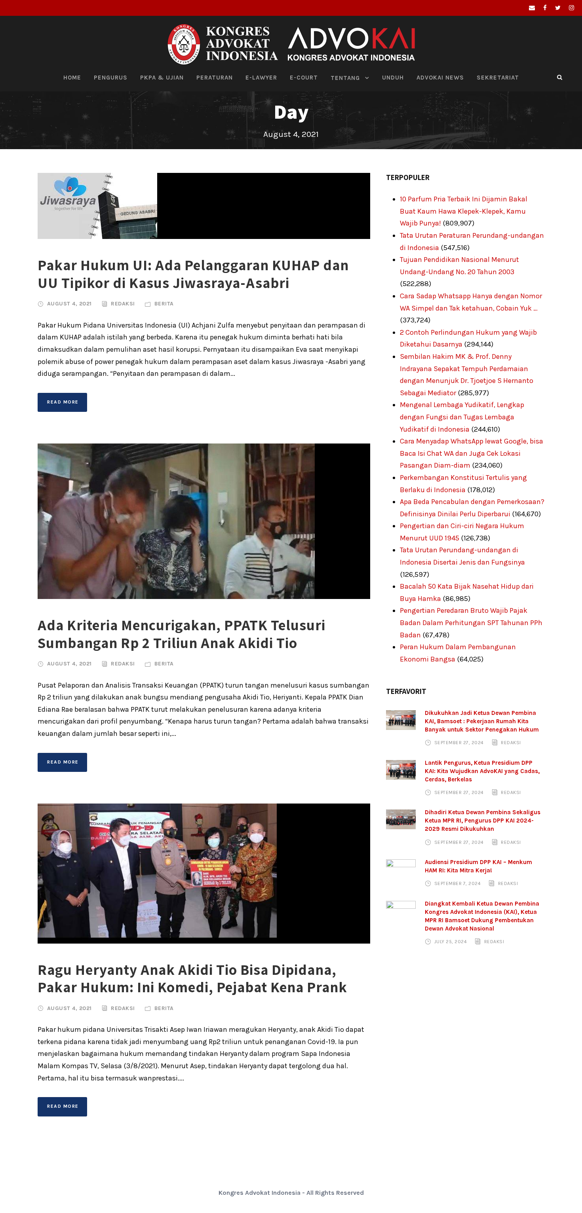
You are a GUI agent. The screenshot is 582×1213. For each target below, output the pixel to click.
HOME (72, 77)
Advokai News (440, 77)
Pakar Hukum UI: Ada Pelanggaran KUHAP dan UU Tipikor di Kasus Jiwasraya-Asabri (193, 273)
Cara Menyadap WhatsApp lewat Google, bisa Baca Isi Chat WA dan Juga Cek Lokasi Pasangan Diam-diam (471, 453)
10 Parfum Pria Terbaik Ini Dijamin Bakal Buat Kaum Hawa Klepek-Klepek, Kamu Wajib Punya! (463, 211)
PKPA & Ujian (162, 77)
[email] (532, 7)
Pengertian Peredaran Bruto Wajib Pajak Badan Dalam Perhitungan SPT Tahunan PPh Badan (471, 622)
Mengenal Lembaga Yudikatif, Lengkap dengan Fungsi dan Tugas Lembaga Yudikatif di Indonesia (462, 416)
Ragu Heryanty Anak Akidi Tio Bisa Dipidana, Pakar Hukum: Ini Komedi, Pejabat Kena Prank (192, 978)
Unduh (393, 77)
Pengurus (110, 77)
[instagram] (571, 7)
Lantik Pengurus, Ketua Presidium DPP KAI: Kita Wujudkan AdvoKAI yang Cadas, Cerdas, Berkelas (482, 771)
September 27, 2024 (459, 742)
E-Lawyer (261, 77)
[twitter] (558, 7)
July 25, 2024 (450, 941)
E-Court (304, 77)
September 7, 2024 (457, 883)
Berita (164, 303)
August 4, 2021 (69, 303)
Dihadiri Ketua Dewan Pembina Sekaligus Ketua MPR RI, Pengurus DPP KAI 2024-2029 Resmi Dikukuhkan (482, 820)
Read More (63, 402)
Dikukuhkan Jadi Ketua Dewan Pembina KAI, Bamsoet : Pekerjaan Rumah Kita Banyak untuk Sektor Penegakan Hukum (482, 721)
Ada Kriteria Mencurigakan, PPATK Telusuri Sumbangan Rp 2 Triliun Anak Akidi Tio (181, 633)
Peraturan (214, 77)
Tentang (345, 77)
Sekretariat (498, 77)
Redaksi (123, 303)
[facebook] (545, 7)
